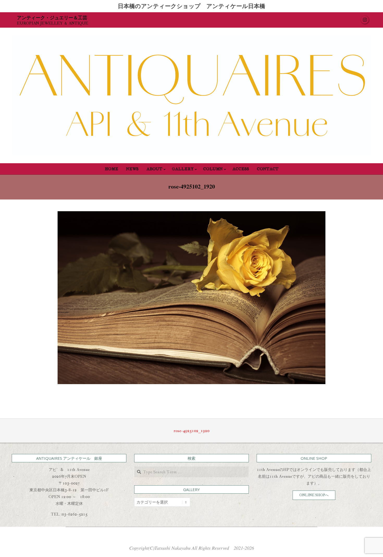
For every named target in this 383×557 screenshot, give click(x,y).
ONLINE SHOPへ (314, 495)
